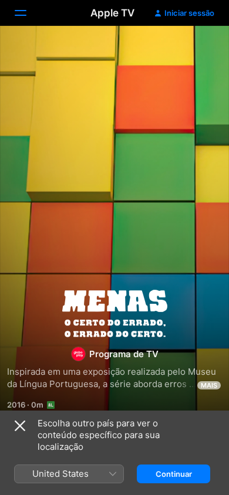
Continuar (174, 474)
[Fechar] (20, 426)
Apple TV (112, 13)
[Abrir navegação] (28, 13)
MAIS (209, 385)
